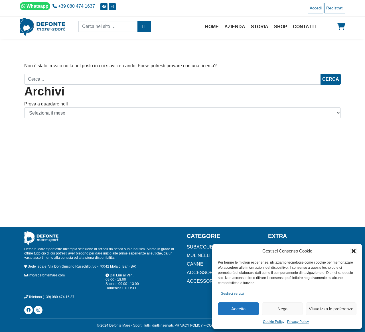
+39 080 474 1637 (76, 6)
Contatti (304, 26)
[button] (353, 251)
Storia (259, 26)
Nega (282, 308)
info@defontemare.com (46, 275)
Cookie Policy (273, 322)
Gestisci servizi (232, 294)
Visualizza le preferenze (331, 308)
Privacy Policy (298, 322)
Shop (280, 26)
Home (212, 26)
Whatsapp (36, 6)
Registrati (334, 8)
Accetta (238, 308)
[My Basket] (341, 26)
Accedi (316, 8)
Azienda (234, 26)
